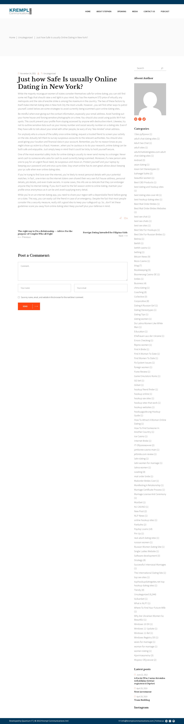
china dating (140, 287)
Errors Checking (142, 340)
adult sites (139, 147)
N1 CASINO (139, 506)
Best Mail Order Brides (145, 203)
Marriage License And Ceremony (150, 494)
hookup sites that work (145, 402)
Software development (145, 555)
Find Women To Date (144, 358)
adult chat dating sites (145, 138)
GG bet (137, 380)
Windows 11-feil (142, 633)
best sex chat (140, 216)
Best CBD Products (143, 182)
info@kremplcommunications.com (137, 720)
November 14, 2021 (28, 73)
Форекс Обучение (143, 659)
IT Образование (142, 445)
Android (138, 160)
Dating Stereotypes (143, 309)
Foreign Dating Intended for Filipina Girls (105, 232)
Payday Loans (141, 529)
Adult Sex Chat (141, 143)
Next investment (142, 692)
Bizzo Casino (140, 261)
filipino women (141, 344)
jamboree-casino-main (145, 449)
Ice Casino (139, 436)
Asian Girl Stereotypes (145, 169)
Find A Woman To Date (145, 353)
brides (137, 278)
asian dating (140, 164)
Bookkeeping (140, 269)
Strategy (138, 560)
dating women (141, 318)
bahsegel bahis (141, 173)
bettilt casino (140, 247)
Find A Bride (140, 349)
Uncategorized (25, 37)
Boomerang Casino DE (145, 274)
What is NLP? (140, 603)
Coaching (138, 292)
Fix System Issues (143, 362)
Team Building (142, 700)
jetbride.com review (143, 454)
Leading (138, 471)
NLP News (139, 515)
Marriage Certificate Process (148, 489)
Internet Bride (141, 440)
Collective (139, 296)
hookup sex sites (142, 398)
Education (139, 331)
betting (137, 252)
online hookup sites (144, 520)
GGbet (137, 385)
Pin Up (137, 533)
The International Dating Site (148, 572)
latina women (141, 467)
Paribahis (138, 524)
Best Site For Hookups (145, 229)
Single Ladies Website (145, 551)
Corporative (140, 301)
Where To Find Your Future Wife (149, 607)
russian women (141, 542)
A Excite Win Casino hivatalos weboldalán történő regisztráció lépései (149, 681)
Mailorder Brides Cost (145, 480)
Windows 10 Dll (142, 624)
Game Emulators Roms (145, 376)
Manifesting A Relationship (147, 485)
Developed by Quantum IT (21, 720)
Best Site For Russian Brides (148, 234)
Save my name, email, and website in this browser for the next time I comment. (52, 297)
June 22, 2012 (142, 674)
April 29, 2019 (142, 688)
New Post (139, 511)
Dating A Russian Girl (144, 305)
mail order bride (142, 476)
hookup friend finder (144, 389)
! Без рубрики (141, 134)
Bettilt (137, 243)
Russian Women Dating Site (147, 546)
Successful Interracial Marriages (150, 564)
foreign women (141, 367)
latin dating (139, 458)
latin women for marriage (146, 463)
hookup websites (142, 407)
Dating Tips (139, 314)
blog (136, 265)
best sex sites (140, 225)
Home (12, 37)
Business (138, 283)
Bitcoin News (140, 256)
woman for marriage (144, 646)
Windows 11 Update (144, 628)
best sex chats (141, 221)
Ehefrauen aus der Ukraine (147, 335)
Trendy (137, 589)
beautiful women (142, 177)
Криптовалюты (142, 655)
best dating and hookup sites (149, 186)
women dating (141, 650)
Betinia (137, 238)
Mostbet (138, 502)
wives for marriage (143, 641)
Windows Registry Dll (144, 637)
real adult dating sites (145, 537)
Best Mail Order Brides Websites (150, 208)
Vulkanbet (139, 598)
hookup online (141, 393)
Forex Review (140, 371)
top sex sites (140, 577)
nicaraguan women (45, 93)
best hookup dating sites (146, 199)
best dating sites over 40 (146, 195)
